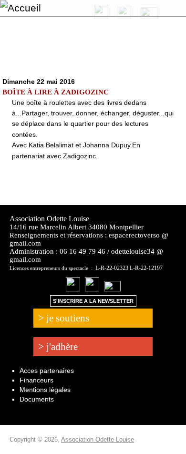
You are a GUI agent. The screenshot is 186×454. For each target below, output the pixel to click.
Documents (37, 399)
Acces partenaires (47, 370)
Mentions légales (45, 389)
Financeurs (36, 380)
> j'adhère (58, 346)
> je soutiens (63, 318)
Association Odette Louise (97, 439)
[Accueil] (46, 8)
